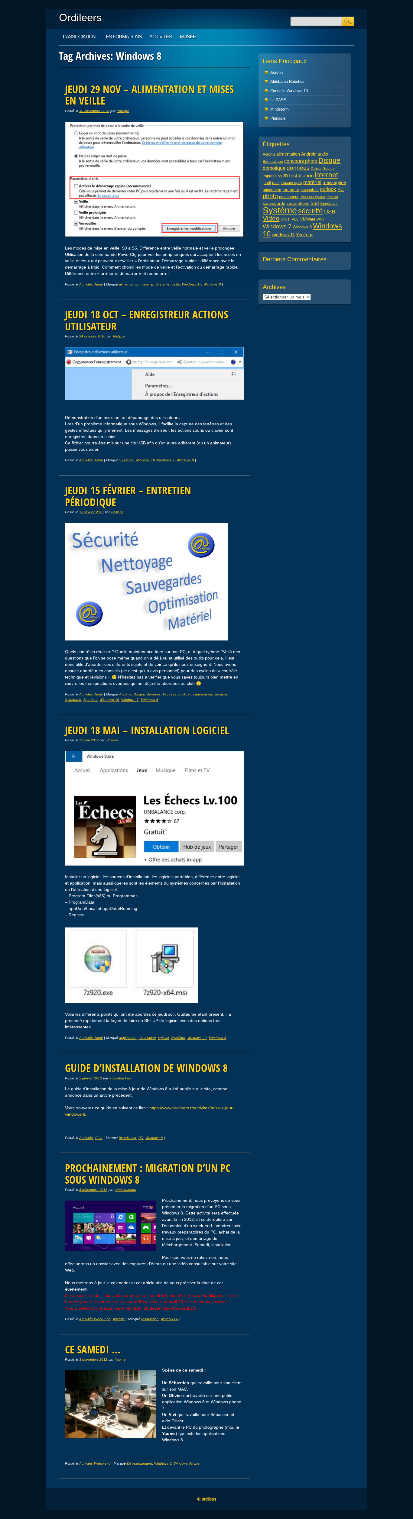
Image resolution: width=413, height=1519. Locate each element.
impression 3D (275, 176)
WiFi (320, 219)
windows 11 (283, 234)
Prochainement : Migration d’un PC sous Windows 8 (147, 1174)
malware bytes (291, 183)
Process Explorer (177, 694)
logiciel (163, 1038)
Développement (139, 1463)
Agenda (119, 1319)
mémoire (290, 189)
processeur (288, 197)
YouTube (304, 234)
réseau (332, 197)
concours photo (300, 161)
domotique (274, 168)
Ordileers (80, 17)
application (127, 1038)
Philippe (123, 111)
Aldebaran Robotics (287, 81)
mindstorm (272, 190)
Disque (139, 694)
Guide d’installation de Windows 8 (146, 1068)
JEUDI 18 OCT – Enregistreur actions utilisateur (146, 320)
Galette (316, 168)
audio (322, 153)
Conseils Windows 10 (289, 91)
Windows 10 (191, 284)
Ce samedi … (92, 1349)
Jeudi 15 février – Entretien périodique (128, 496)
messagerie (334, 182)
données (154, 694)
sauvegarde (202, 694)
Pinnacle (277, 118)
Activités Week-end (94, 1319)
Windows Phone (187, 1463)
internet (326, 175)
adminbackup (120, 1078)
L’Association (79, 36)
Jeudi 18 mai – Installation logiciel (147, 730)
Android (308, 154)
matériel (147, 284)
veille (176, 284)
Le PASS (278, 100)
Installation (147, 1038)
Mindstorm (279, 109)
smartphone (298, 203)
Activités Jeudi (91, 284)
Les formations (122, 36)
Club (98, 1138)
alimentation (128, 284)
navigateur (310, 189)
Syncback (73, 699)
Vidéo (271, 218)
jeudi (267, 183)
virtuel (286, 219)
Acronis (125, 694)
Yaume (120, 1359)
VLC (295, 219)
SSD (315, 204)
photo (270, 196)
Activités (160, 36)
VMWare (307, 219)
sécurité (220, 694)
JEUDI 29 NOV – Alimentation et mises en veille (149, 95)
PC (140, 1138)
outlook (328, 189)
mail (275, 182)
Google (329, 168)
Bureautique (273, 161)
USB (329, 211)
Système (162, 284)
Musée (188, 36)
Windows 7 (165, 460)
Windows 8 (212, 284)
